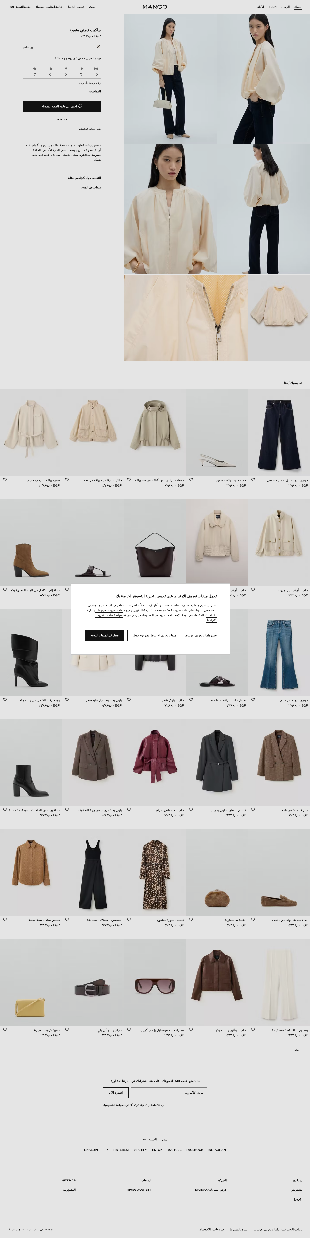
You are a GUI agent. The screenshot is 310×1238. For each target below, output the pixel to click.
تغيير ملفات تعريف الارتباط (201, 635)
